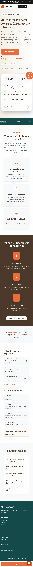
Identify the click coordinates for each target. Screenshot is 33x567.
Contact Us (4, 535)
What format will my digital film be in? (15, 482)
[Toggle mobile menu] (30, 6)
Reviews (3, 524)
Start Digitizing (9, 51)
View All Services (9, 384)
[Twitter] (8, 547)
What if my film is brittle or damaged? (15, 468)
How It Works (4, 520)
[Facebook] (2, 547)
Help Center (4, 539)
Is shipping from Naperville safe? (15, 489)
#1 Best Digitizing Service (15, 332)
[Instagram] (5, 547)
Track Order (4, 537)
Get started (23, 6)
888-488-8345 (9, 550)
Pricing (3, 522)
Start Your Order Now (16, 318)
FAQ (2, 527)
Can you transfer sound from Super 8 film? (15, 461)
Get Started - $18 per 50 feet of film (16, 564)
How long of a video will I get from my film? (15, 475)
